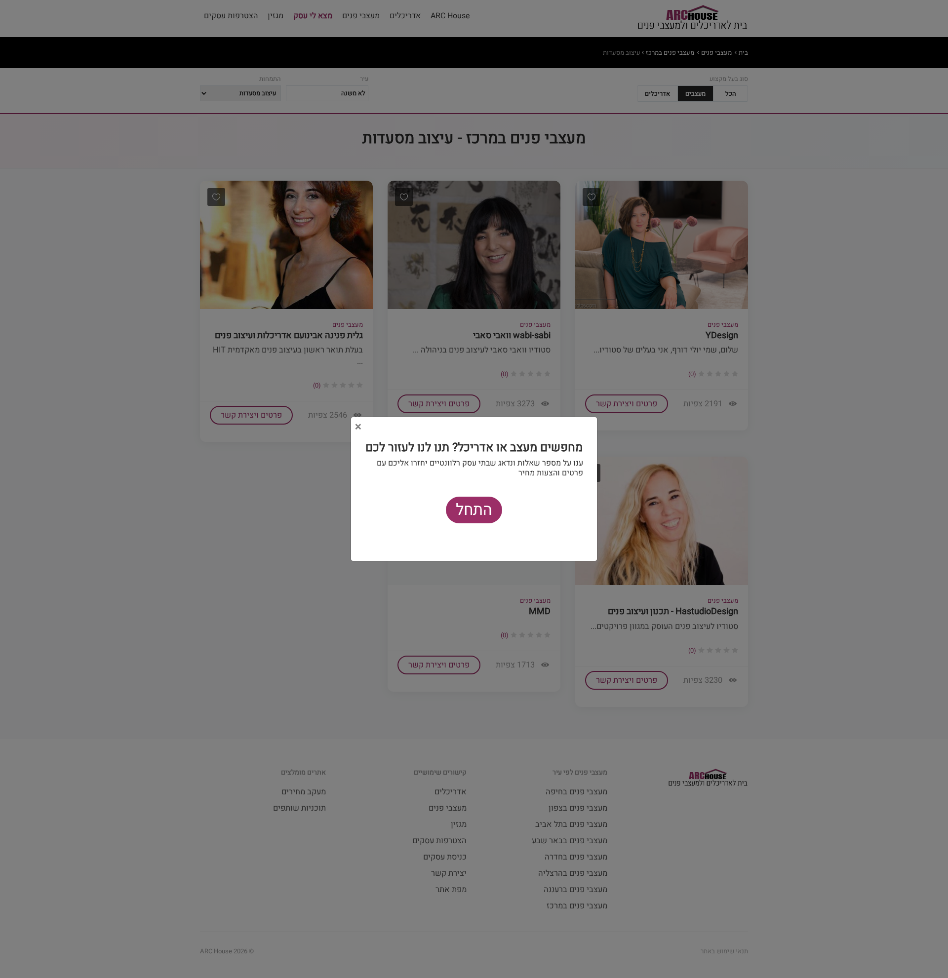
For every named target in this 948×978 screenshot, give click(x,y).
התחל (474, 509)
